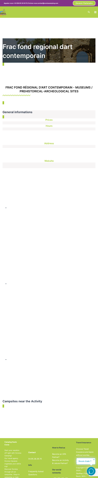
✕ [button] (94, 460)
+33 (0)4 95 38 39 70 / (21, 3)
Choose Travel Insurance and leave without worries (84, 452)
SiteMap (79, 473)
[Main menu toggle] (95, 12)
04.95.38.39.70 (35, 459)
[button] (84, 3)
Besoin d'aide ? (85, 461)
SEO (83, 476)
